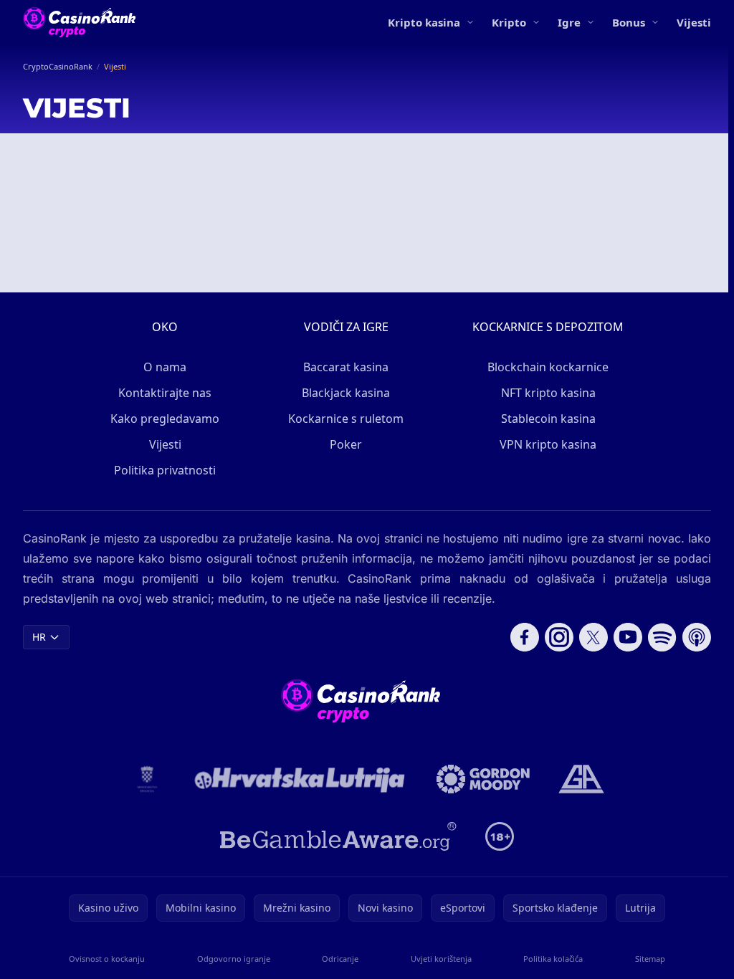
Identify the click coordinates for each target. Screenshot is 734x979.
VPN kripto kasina (548, 444)
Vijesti (694, 22)
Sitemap (650, 958)
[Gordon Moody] (483, 779)
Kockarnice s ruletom (346, 418)
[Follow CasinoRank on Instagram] (559, 637)
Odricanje (340, 958)
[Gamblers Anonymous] (581, 779)
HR (39, 637)
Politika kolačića (553, 958)
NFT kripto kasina (548, 393)
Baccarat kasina (346, 367)
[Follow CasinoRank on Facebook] (524, 637)
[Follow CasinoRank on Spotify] (662, 637)
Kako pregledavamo (164, 418)
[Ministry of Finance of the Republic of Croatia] (147, 779)
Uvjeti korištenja (441, 958)
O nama (164, 367)
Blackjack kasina (346, 393)
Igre (569, 22)
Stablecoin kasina (548, 418)
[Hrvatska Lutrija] (301, 779)
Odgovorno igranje (233, 958)
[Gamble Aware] (338, 836)
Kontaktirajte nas (164, 393)
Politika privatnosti (165, 470)
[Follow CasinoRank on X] (593, 637)
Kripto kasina (424, 22)
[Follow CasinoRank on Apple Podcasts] (696, 637)
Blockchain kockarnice (548, 367)
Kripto (509, 22)
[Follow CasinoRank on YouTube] (628, 637)
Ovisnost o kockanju (107, 958)
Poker (346, 444)
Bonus (628, 22)
